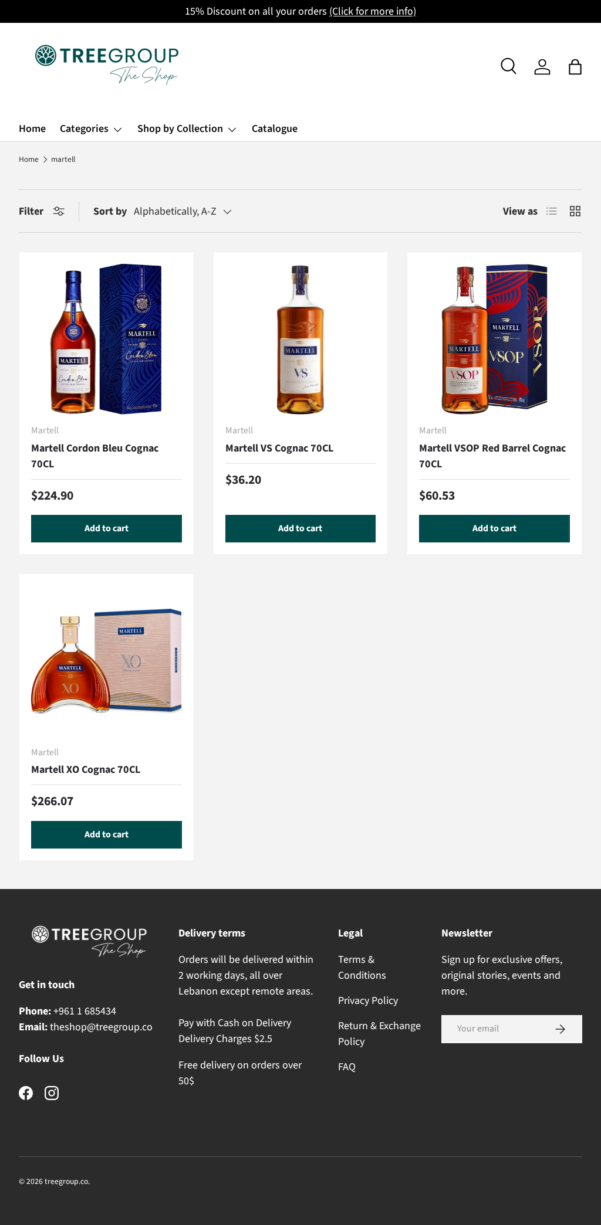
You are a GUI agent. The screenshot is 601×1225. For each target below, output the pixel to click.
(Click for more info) (372, 11)
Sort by (110, 211)
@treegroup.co (120, 1027)
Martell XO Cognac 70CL (85, 769)
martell (63, 159)
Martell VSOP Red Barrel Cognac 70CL (492, 456)
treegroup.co (66, 1181)
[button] (575, 67)
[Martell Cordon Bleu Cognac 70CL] (106, 339)
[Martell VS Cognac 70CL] (300, 339)
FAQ (347, 1067)
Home (32, 128)
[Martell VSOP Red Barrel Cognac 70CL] (494, 339)
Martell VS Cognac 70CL (279, 448)
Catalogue (275, 128)
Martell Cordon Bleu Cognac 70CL (94, 456)
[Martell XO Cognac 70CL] (106, 661)
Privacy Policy (368, 1000)
